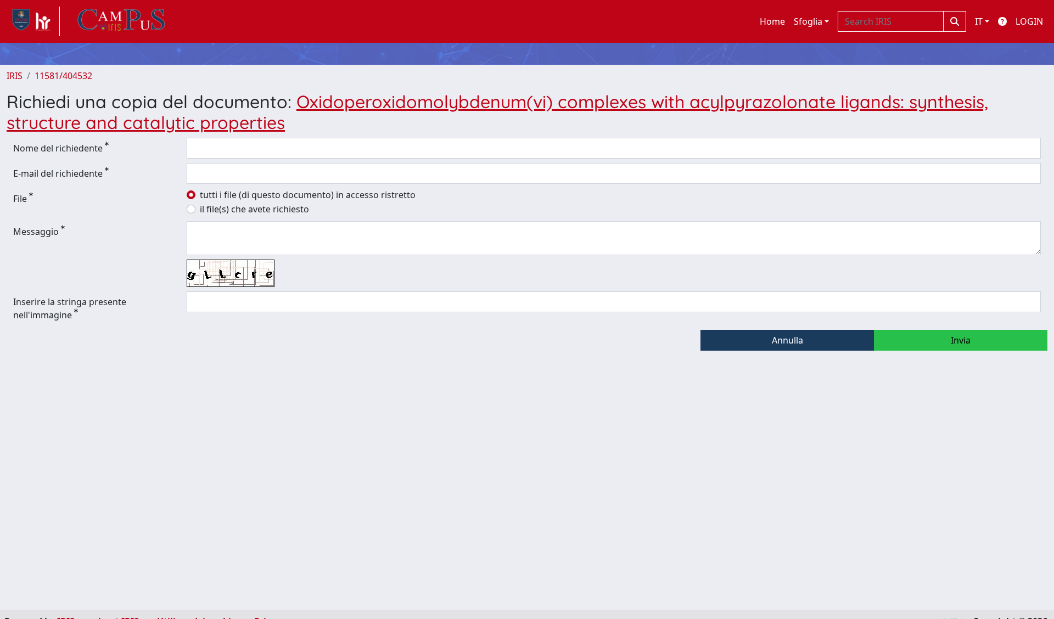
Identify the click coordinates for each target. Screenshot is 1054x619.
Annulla (787, 340)
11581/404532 (63, 76)
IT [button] (979, 21)
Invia (961, 340)
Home (772, 21)
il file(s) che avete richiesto (254, 209)
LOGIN (1029, 21)
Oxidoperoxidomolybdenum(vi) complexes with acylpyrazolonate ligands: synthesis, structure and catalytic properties (497, 112)
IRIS (15, 76)
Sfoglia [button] (808, 21)
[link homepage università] (121, 21)
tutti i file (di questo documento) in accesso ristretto (308, 195)
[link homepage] (33, 21)
